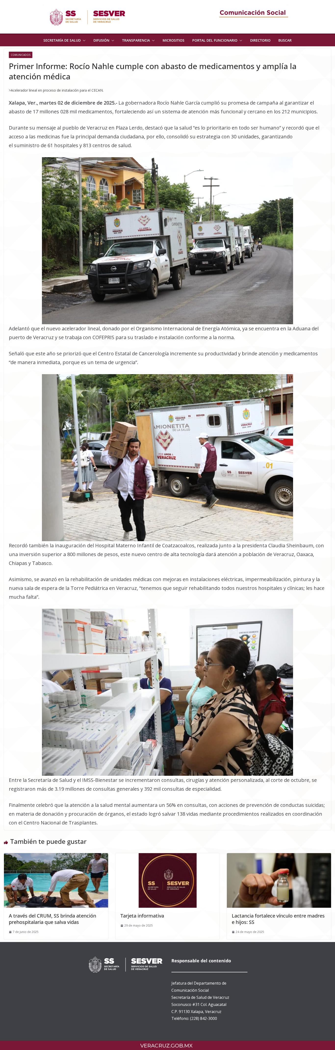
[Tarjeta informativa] (168, 856)
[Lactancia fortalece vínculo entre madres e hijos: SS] (279, 856)
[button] (83, 40)
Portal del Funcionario (214, 40)
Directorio (260, 40)
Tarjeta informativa (142, 915)
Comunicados (20, 55)
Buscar (285, 40)
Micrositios (173, 40)
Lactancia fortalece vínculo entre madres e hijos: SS (278, 918)
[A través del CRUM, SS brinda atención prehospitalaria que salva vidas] (56, 856)
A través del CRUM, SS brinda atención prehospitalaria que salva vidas (52, 918)
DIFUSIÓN (101, 40)
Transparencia (136, 40)
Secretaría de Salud (62, 40)
